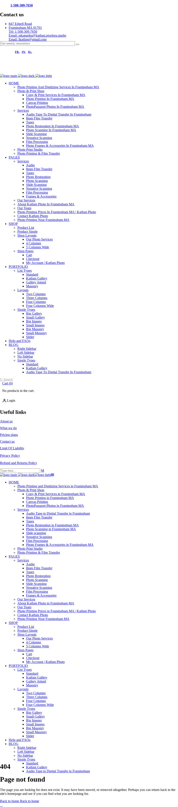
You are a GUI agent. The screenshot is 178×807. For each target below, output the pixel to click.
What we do (8, 428)
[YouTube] (50, 69)
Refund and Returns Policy (18, 463)
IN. (24, 52)
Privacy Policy (10, 455)
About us (6, 421)
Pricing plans (9, 435)
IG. (30, 52)
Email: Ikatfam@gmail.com (27, 39)
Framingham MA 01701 (25, 27)
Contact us (7, 441)
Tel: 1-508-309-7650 (23, 31)
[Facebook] (5, 69)
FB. (17, 52)
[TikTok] (35, 69)
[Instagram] (20, 69)
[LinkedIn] (64, 69)
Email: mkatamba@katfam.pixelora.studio (37, 35)
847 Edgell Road (20, 24)
